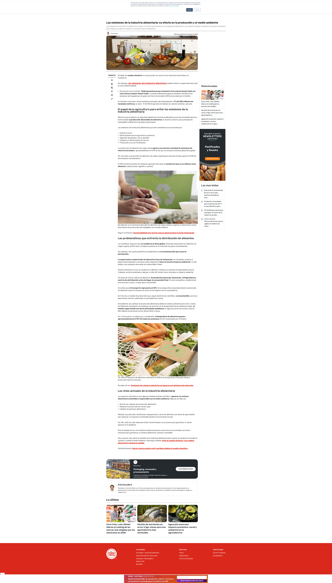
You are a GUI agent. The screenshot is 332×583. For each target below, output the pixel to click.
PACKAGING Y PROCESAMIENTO (144, 558)
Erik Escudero (114, 33)
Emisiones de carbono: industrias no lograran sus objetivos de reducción (162, 385)
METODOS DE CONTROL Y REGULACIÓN (146, 556)
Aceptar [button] (189, 10)
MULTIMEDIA (139, 564)
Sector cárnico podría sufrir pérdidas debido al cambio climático (160, 448)
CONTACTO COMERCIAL (219, 553)
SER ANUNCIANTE (218, 556)
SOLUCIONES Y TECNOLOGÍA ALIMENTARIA (147, 553)
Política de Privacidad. (174, 5)
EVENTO (181, 553)
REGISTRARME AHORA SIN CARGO (192, 581)
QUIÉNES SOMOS (183, 556)
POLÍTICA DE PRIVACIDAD (186, 558)
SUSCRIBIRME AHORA (186, 469)
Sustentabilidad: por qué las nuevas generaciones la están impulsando (164, 233)
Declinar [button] (197, 10)
